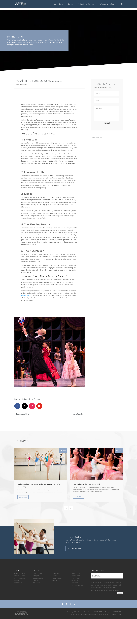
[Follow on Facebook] (17, 406)
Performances (103, 4)
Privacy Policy (115, 590)
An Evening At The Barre (86, 4)
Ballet (26, 84)
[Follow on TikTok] (70, 604)
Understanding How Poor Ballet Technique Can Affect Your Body (40, 464)
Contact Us (56, 580)
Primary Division (19, 576)
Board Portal (76, 578)
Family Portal (76, 576)
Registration (18, 583)
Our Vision (55, 573)
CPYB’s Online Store (78, 585)
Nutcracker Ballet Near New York (96, 464)
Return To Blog (75, 548)
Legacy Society (57, 578)
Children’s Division (20, 573)
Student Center (76, 573)
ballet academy (26, 295)
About (112, 4)
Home (54, 4)
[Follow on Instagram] (32, 406)
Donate (54, 576)
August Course (38, 578)
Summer (71, 4)
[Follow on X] (25, 406)
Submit (107, 123)
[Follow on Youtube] (39, 406)
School (61, 4)
